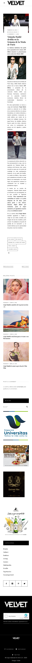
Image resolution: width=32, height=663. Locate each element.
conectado (20, 387)
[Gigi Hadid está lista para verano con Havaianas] (16, 321)
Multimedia (7, 565)
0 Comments (10, 34)
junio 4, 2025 (13, 334)
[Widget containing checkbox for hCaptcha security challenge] (16, 616)
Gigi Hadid (11, 239)
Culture (5, 552)
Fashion (5, 302)
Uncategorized (8, 575)
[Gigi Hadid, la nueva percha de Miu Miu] (16, 351)
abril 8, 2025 (13, 363)
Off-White (19, 239)
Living (5, 559)
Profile (5, 568)
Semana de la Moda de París (16, 242)
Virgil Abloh (12, 245)
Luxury (5, 562)
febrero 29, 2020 (12, 30)
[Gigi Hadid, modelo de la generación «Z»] (16, 289)
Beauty (5, 549)
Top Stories (7, 572)
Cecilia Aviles (13, 32)
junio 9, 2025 (13, 302)
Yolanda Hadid (12, 249)
